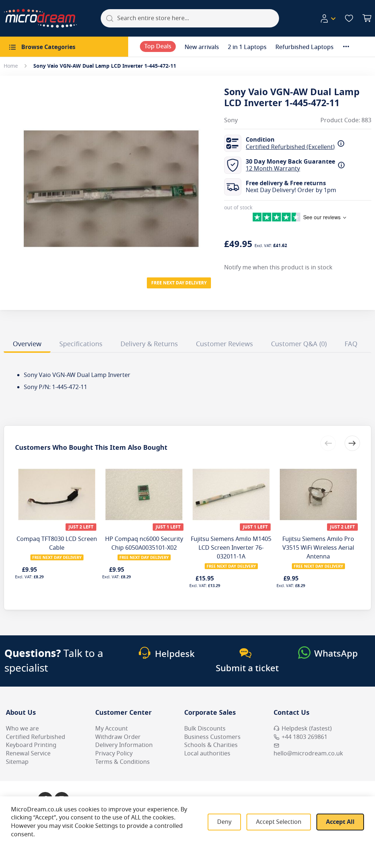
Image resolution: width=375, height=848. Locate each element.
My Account (111, 728)
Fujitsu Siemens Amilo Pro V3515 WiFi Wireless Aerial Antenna (318, 548)
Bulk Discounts (205, 728)
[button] (327, 18)
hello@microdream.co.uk (308, 753)
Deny (224, 822)
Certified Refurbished (35, 737)
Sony (231, 120)
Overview (27, 344)
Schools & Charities (211, 745)
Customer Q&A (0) (299, 344)
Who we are (22, 728)
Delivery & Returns (149, 344)
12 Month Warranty (273, 168)
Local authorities (207, 753)
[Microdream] (40, 18)
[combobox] (190, 18)
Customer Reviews (224, 344)
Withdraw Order (118, 737)
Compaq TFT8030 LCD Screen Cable (56, 543)
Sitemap (17, 762)
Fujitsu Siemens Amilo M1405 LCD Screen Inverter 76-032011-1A (231, 548)
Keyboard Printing (31, 745)
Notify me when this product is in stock (278, 267)
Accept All (340, 822)
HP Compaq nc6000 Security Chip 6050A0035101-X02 (144, 543)
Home (11, 66)
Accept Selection (278, 822)
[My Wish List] (349, 18)
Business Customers (212, 737)
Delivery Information (124, 745)
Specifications (81, 344)
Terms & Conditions (122, 762)
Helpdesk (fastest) (307, 728)
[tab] (27, 345)
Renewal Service (28, 753)
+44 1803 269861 (304, 737)
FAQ (351, 344)
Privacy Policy (114, 753)
